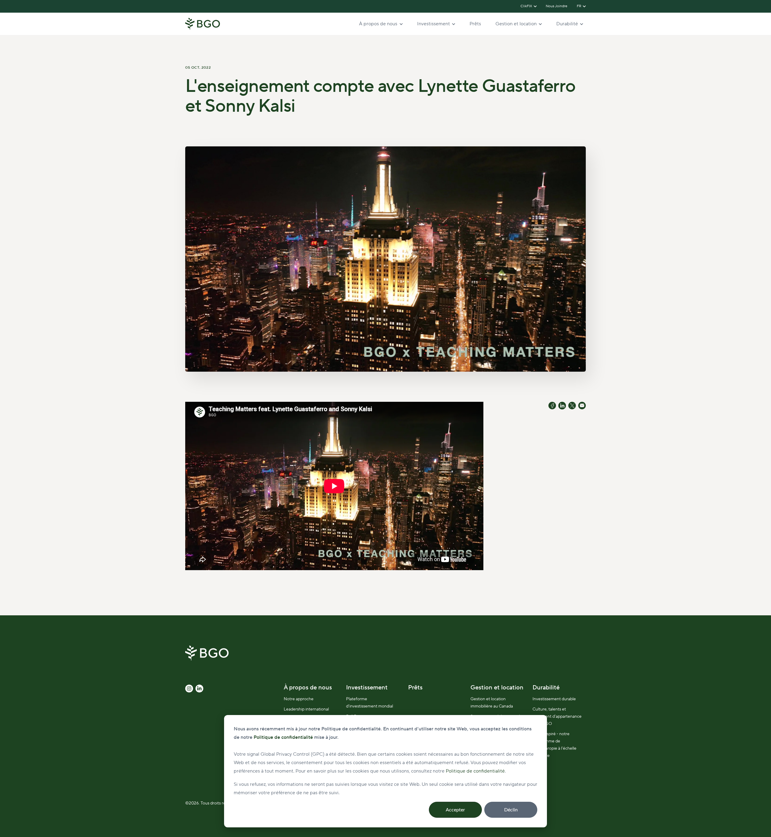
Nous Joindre (557, 6)
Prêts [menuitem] (415, 688)
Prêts (475, 24)
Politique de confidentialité (475, 771)
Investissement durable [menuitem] (554, 699)
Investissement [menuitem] (367, 688)
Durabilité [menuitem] (546, 688)
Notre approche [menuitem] (299, 699)
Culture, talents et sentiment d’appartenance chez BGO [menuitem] (557, 716)
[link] (202, 23)
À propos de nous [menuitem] (308, 688)
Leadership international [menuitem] (306, 709)
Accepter (455, 809)
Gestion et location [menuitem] (496, 688)
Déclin (511, 809)
